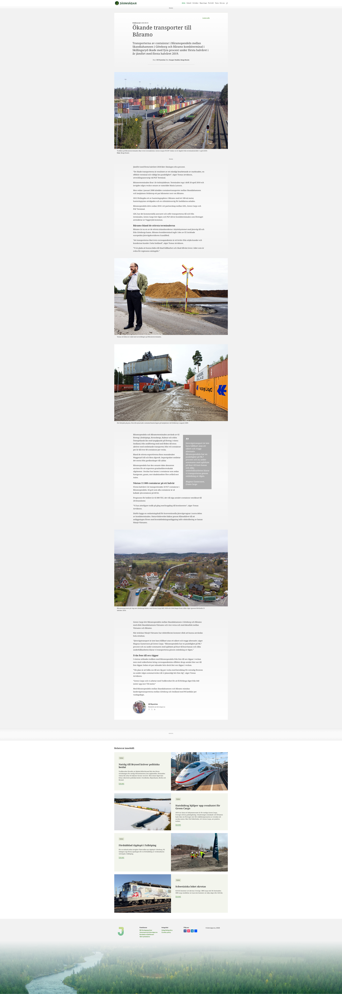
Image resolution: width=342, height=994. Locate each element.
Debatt (189, 3)
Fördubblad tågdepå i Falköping (137, 845)
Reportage (203, 3)
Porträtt (211, 3)
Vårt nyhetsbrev (145, 936)
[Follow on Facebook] (185, 930)
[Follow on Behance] (195, 930)
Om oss (222, 3)
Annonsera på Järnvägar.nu (148, 932)
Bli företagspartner (146, 930)
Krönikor (196, 3)
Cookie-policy (166, 932)
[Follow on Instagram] (188, 930)
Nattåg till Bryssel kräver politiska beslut (139, 766)
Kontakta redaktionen (147, 934)
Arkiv (183, 3)
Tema (217, 3)
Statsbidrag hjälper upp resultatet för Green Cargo (197, 807)
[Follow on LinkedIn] (192, 930)
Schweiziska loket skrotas (190, 886)
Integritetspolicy (167, 930)
